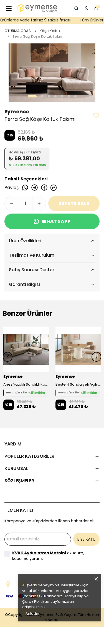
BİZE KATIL (86, 539)
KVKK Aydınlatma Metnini (39, 553)
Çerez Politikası (36, 601)
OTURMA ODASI (18, 30)
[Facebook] (7, 583)
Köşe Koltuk (50, 30)
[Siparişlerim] (86, 8)
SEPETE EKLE (74, 203)
